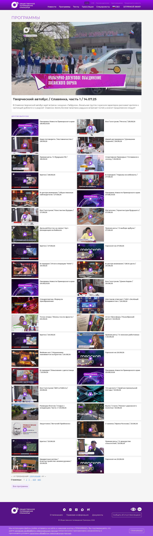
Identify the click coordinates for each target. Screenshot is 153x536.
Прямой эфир (133, 7)
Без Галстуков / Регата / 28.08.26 (120, 121)
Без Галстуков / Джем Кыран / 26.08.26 (119, 282)
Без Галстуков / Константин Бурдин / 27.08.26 (57, 211)
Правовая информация (77, 515)
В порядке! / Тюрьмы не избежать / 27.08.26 (121, 176)
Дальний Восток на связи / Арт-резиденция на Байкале (54, 229)
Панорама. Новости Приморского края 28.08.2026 (57, 122)
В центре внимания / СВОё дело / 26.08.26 (120, 265)
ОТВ (92, 3)
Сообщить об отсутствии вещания (127, 515)
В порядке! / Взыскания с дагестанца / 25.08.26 (57, 371)
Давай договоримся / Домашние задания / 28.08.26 (120, 140)
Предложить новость (132, 3)
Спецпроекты (103, 7)
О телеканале (56, 515)
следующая (35, 476)
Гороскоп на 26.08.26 (114, 352)
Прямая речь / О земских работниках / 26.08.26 (122, 336)
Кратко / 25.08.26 (47, 441)
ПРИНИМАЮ (137, 531)
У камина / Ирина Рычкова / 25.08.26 (121, 424)
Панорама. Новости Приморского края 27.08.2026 (122, 193)
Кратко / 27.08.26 (47, 246)
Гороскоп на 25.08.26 (114, 459)
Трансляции (88, 7)
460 (39, 480)
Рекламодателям (102, 3)
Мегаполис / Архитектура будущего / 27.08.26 (122, 211)
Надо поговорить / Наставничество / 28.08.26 (56, 140)
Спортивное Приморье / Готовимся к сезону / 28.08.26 (122, 158)
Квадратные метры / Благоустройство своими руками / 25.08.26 (55, 461)
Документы (97, 515)
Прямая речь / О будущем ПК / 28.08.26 (53, 158)
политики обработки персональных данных (50, 533)
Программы (64, 7)
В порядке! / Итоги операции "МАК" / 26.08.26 (56, 265)
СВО (117, 7)
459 (34, 480)
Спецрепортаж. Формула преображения (51, 300)
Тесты (76, 7)
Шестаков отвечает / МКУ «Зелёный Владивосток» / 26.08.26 (121, 300)
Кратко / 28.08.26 (47, 175)
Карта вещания (117, 3)
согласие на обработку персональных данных (36, 531)
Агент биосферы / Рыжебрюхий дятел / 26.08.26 (119, 318)
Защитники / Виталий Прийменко (55, 424)
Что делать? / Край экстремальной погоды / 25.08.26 (121, 389)
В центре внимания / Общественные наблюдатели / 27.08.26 (56, 193)
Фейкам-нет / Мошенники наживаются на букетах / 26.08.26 (55, 353)
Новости (52, 7)
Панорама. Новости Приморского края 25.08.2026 (122, 371)
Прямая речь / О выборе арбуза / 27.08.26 (120, 229)
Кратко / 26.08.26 (47, 335)
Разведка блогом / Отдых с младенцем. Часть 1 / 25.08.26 (53, 407)
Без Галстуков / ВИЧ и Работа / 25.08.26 (54, 389)
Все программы (20, 486)
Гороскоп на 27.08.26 (114, 246)
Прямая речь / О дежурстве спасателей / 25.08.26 (118, 442)
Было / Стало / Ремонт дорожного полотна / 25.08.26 (121, 407)
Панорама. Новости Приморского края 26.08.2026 (57, 282)
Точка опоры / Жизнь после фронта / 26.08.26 (56, 318)
